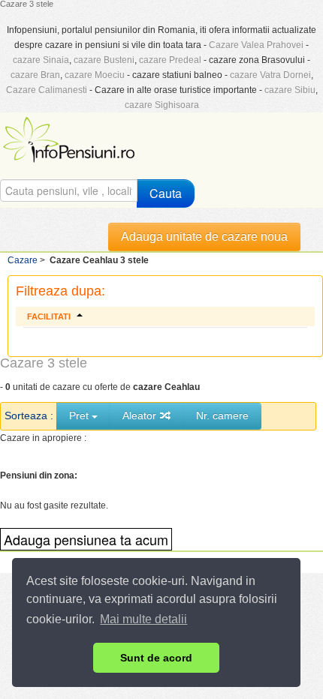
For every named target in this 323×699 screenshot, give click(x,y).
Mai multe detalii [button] (143, 619)
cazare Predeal (170, 60)
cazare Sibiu (289, 90)
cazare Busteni (104, 60)
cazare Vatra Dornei (270, 75)
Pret (80, 416)
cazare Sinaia (41, 60)
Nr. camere (222, 416)
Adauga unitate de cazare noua (204, 236)
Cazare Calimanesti (46, 90)
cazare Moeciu (95, 75)
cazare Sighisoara (162, 105)
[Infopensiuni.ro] (70, 138)
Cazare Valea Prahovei (256, 45)
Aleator (140, 416)
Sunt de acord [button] (156, 658)
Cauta (165, 193)
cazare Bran (35, 75)
